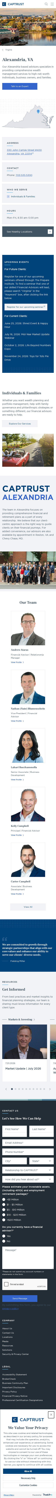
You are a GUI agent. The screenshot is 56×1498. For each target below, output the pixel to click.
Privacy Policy (9, 1495)
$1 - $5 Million (15, 1204)
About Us (7, 1328)
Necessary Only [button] (28, 1478)
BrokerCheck (9, 1379)
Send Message (20, 1298)
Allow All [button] (28, 1471)
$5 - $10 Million (15, 1209)
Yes (9, 1236)
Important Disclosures (13, 1387)
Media (5, 1341)
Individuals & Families (23, 196)
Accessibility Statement (14, 1374)
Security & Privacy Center (15, 1354)
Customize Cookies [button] (28, 1485)
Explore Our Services (20, 423)
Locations (7, 1337)
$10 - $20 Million (16, 1214)
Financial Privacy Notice (14, 1396)
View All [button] (28, 907)
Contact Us (8, 1332)
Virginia (8, 50)
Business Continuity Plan (15, 1383)
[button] (51, 1414)
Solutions (7, 1350)
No (8, 1241)
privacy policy (10, 1308)
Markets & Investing (20, 1019)
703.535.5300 (24, 175)
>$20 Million (14, 1219)
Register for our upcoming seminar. (25, 307)
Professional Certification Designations (22, 1400)
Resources (7, 1345)
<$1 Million (13, 1199)
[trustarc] (47, 1495)
